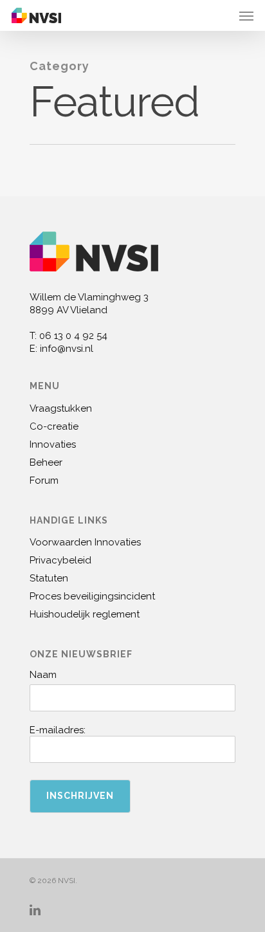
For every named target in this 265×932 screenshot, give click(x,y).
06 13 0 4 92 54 (73, 336)
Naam (43, 675)
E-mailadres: (58, 730)
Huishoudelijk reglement (85, 614)
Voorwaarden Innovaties (85, 542)
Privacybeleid (60, 560)
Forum (44, 480)
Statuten (49, 578)
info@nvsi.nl (66, 348)
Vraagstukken (61, 408)
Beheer (46, 462)
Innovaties (53, 444)
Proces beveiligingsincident (92, 596)
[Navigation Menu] (246, 15)
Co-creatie (54, 426)
